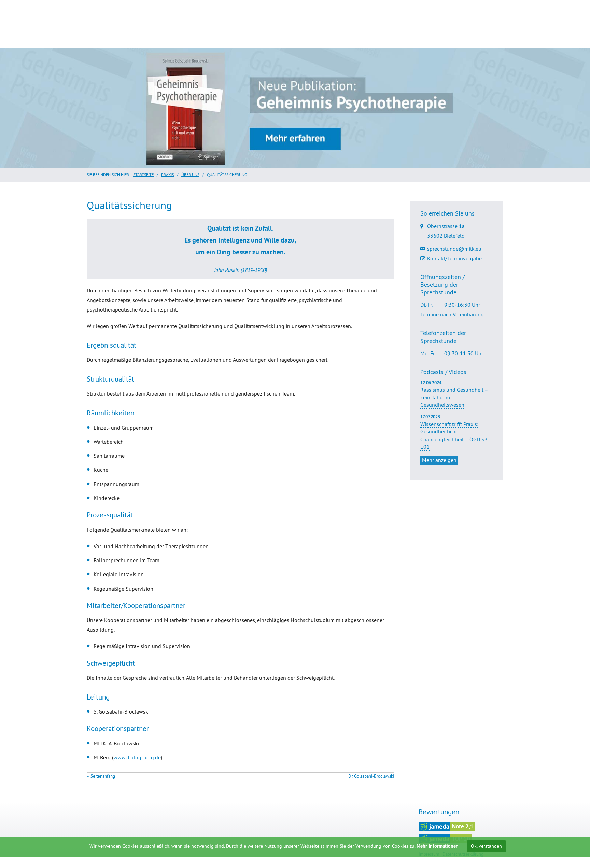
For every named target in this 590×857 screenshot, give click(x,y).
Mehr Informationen (438, 846)
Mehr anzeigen (439, 460)
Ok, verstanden (486, 846)
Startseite (143, 174)
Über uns (190, 174)
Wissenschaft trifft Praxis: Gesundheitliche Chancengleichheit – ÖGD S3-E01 (455, 435)
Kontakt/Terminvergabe (454, 258)
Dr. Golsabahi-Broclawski (371, 776)
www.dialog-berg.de (137, 757)
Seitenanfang (102, 776)
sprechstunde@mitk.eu (454, 248)
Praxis (167, 174)
